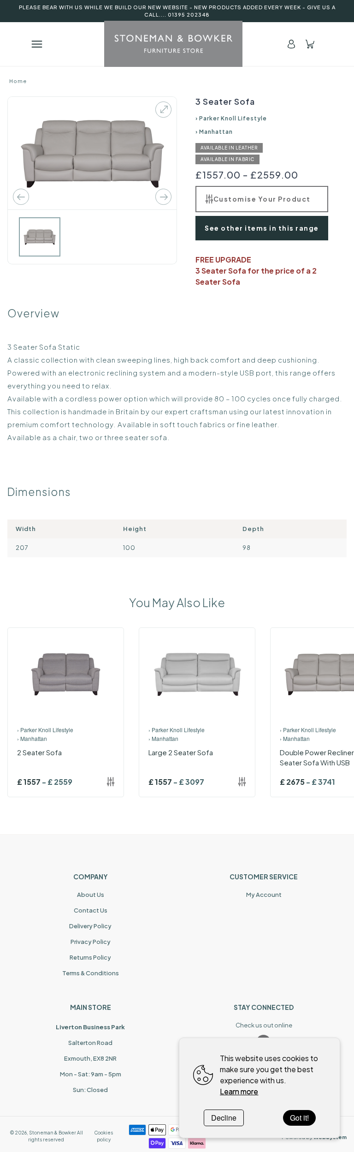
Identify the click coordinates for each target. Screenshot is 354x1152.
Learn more (239, 1091)
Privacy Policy (91, 941)
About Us (90, 894)
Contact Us (90, 910)
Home (18, 81)
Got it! (299, 1117)
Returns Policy (90, 957)
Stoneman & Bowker (52, 1132)
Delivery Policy (90, 926)
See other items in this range (262, 228)
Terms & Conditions (90, 973)
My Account (264, 894)
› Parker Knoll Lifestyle (231, 118)
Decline (223, 1117)
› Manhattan (214, 131)
